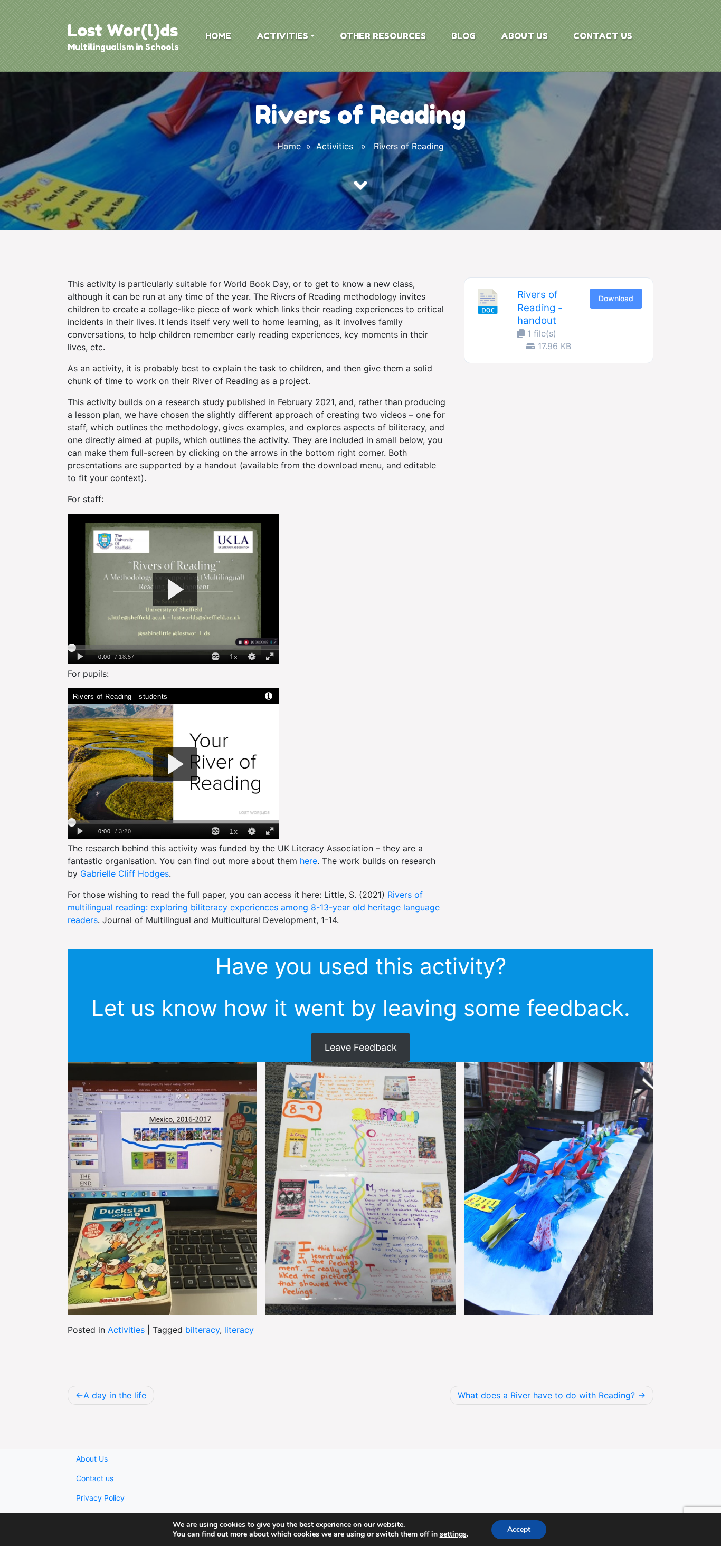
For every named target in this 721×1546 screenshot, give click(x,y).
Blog (463, 36)
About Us (524, 36)
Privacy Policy (100, 1497)
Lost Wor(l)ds (123, 30)
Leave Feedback (361, 1047)
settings (453, 1534)
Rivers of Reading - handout (540, 308)
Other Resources (383, 36)
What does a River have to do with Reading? (546, 1395)
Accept (518, 1529)
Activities (282, 36)
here (308, 861)
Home (218, 36)
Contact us (602, 36)
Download (616, 298)
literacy (239, 1329)
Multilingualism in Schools (123, 47)
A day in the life (114, 1395)
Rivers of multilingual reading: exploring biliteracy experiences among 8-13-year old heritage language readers (254, 907)
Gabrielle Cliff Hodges (124, 873)
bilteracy (202, 1329)
